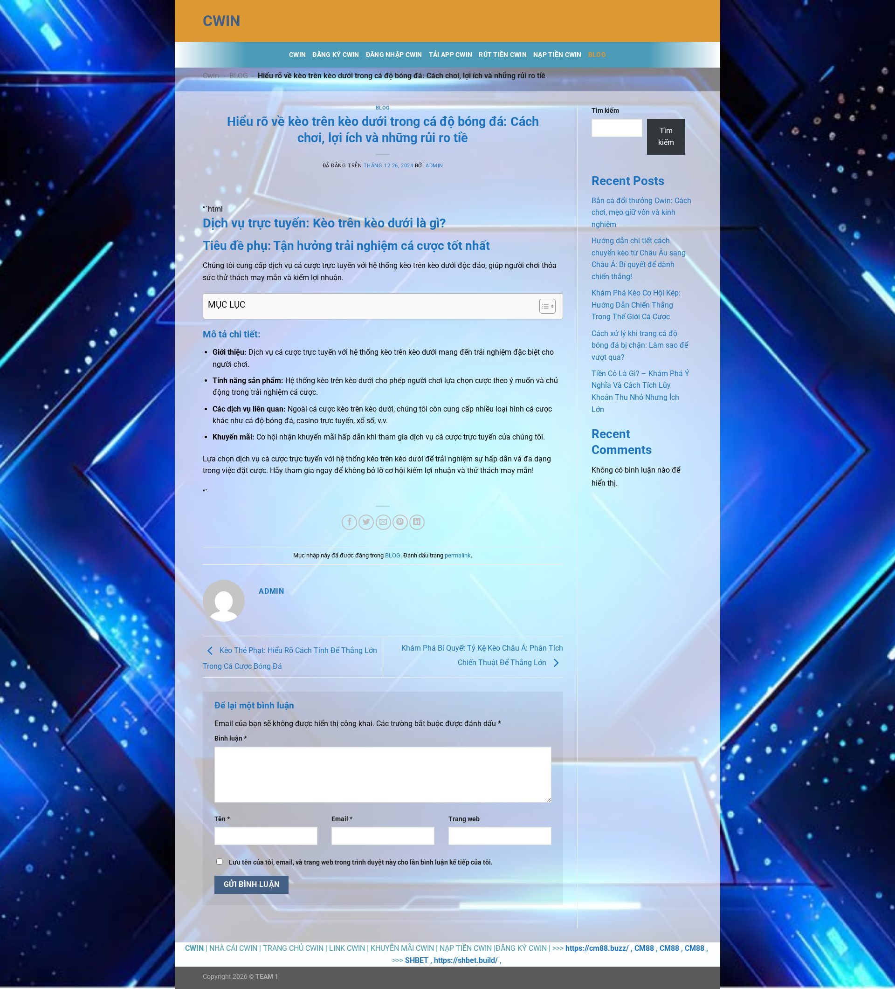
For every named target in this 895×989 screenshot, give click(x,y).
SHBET (416, 960)
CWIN (222, 21)
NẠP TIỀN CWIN (557, 55)
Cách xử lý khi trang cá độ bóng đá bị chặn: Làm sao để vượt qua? (640, 345)
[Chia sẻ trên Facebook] (349, 522)
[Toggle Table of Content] (542, 306)
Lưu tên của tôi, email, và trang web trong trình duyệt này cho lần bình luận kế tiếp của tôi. (361, 862)
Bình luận (230, 738)
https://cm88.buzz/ (597, 948)
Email (341, 819)
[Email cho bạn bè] (383, 522)
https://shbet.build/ (466, 960)
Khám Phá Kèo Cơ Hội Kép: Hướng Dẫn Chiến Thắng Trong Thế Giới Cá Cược (636, 304)
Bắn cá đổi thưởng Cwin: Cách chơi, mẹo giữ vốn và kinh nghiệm (641, 212)
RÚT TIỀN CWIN (503, 55)
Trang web (464, 819)
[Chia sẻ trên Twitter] (366, 522)
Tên (222, 819)
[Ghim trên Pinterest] (400, 522)
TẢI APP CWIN (450, 55)
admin (434, 166)
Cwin (297, 55)
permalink (458, 555)
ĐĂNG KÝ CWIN (335, 55)
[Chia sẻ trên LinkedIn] (417, 522)
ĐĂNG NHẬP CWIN (394, 55)
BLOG (597, 55)
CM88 (644, 948)
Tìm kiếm (605, 111)
